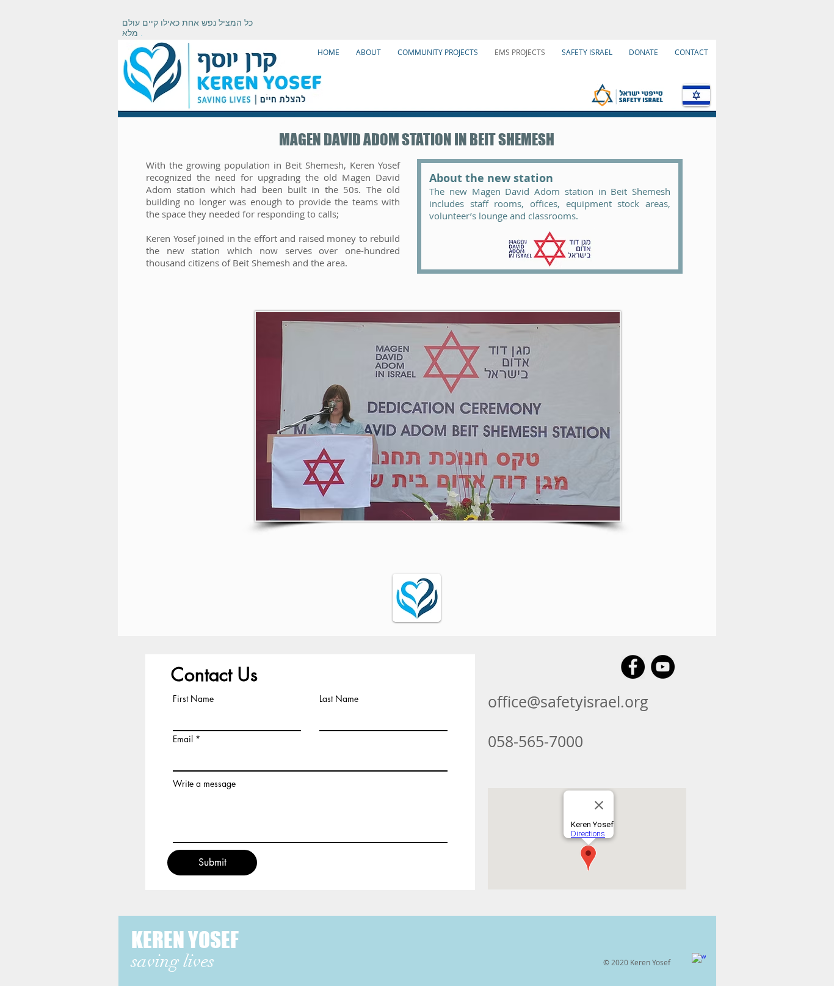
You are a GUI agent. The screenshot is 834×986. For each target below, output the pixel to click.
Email (183, 739)
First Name (193, 699)
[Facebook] (633, 667)
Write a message (204, 784)
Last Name (338, 699)
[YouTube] (663, 667)
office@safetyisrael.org (568, 702)
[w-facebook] (699, 960)
